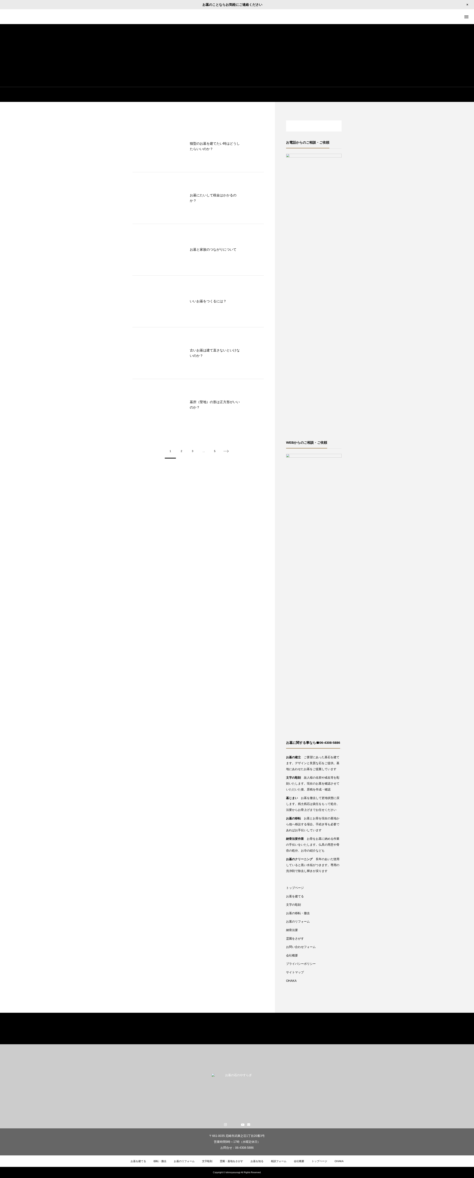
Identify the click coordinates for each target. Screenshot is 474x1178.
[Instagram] (225, 1124)
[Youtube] (243, 1124)
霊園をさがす (295, 938)
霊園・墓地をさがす (231, 1161)
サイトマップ (295, 972)
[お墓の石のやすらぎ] (237, 16)
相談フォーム (278, 1161)
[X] (231, 1124)
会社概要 (292, 955)
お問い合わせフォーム (301, 946)
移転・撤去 (159, 1161)
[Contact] (248, 1124)
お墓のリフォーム (298, 921)
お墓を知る (257, 1161)
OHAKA (291, 980)
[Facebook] (236, 1124)
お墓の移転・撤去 (298, 913)
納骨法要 (292, 930)
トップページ (295, 887)
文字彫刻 (207, 1161)
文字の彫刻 (293, 904)
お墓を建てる (295, 896)
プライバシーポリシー (301, 963)
